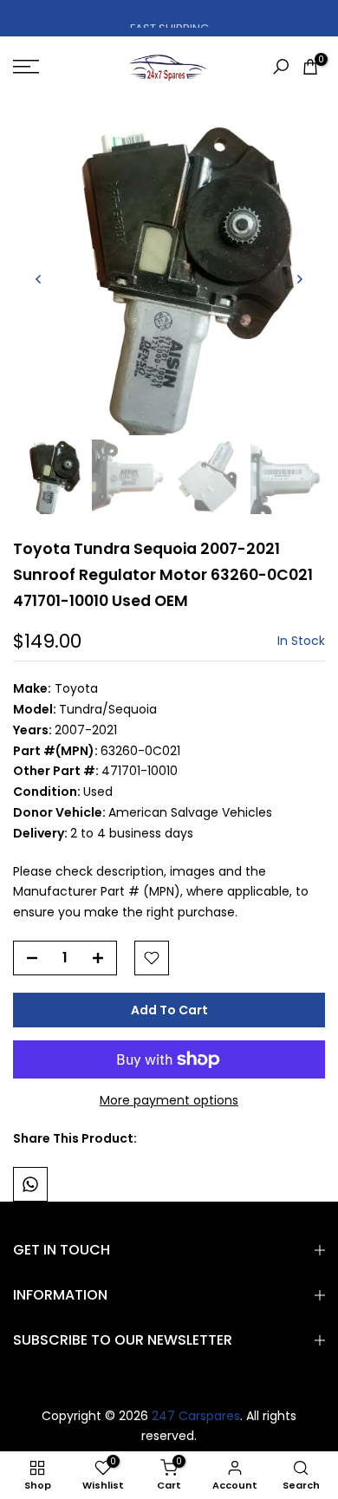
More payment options (169, 1100)
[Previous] (39, 279)
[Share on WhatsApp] (30, 1184)
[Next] (299, 279)
